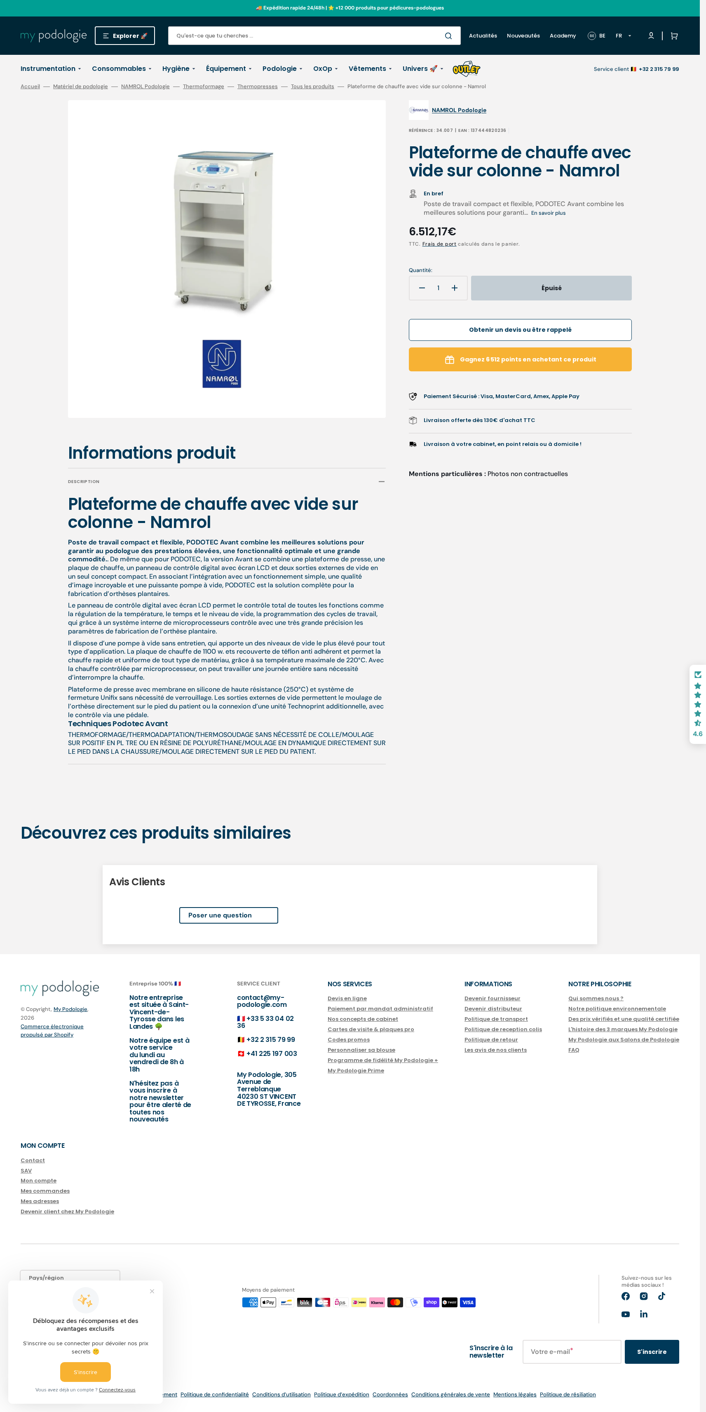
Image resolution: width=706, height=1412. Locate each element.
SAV (26, 1171)
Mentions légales (515, 1394)
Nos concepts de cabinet (363, 1019)
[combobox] (314, 35)
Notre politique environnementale (617, 1009)
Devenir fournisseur (492, 998)
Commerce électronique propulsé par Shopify (52, 1030)
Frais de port (439, 244)
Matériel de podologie (80, 86)
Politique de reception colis (503, 1029)
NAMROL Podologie (145, 86)
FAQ (573, 1050)
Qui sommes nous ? (596, 998)
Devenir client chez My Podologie (67, 1211)
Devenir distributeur (493, 1009)
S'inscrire (652, 1352)
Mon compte (38, 1180)
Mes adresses (40, 1201)
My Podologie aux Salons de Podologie (623, 1040)
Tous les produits (312, 86)
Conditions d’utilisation (281, 1394)
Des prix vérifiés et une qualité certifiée (623, 1019)
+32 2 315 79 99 (270, 1039)
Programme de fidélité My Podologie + (383, 1060)
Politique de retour (491, 1040)
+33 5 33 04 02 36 (265, 1022)
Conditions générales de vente (450, 1394)
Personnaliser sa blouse (361, 1050)
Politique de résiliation (568, 1394)
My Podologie (70, 1009)
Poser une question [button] (220, 915)
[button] (672, 36)
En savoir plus (548, 212)
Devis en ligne (347, 998)
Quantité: (420, 270)
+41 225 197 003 (271, 1053)
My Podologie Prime (356, 1070)
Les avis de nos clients (495, 1050)
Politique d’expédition (341, 1394)
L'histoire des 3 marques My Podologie (623, 1029)
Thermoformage (203, 86)
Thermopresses (257, 86)
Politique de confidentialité (215, 1394)
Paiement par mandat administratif (380, 1009)
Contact (33, 1160)
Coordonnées (390, 1394)
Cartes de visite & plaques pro (371, 1029)
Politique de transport (496, 1019)
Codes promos (349, 1040)
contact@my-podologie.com (262, 1001)
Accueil (30, 86)
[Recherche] (450, 36)
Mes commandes (45, 1191)
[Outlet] (467, 69)
